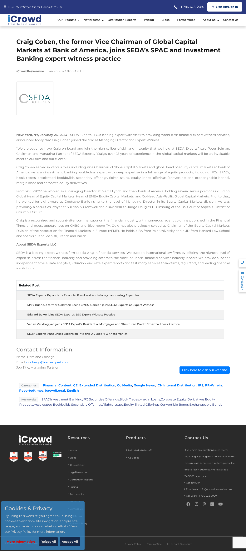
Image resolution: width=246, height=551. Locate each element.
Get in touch (193, 482)
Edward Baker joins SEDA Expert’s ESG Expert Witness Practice (71, 314)
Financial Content (57, 385)
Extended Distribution (97, 385)
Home (73, 450)
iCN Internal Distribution (176, 385)
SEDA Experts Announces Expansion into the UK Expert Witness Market (77, 333)
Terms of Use (154, 544)
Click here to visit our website (204, 370)
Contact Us (230, 20)
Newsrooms (92, 20)
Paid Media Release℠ (140, 450)
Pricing (149, 20)
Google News (144, 385)
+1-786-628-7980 (191, 7)
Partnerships (186, 20)
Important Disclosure (179, 544)
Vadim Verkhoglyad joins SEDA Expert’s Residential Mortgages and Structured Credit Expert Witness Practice (103, 324)
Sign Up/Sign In (226, 6)
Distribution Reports (122, 20)
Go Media (124, 385)
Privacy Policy (133, 544)
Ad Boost (133, 457)
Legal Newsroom (80, 472)
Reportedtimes (31, 390)
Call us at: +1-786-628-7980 (201, 495)
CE (75, 385)
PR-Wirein (213, 385)
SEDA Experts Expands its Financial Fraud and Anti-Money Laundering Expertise (83, 295)
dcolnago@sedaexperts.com (48, 362)
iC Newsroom (78, 465)
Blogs (166, 20)
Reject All (48, 542)
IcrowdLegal (55, 390)
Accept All (70, 542)
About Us (209, 20)
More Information (21, 542)
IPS (200, 385)
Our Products (66, 20)
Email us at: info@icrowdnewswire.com (209, 489)
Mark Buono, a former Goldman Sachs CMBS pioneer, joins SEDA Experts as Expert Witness (90, 305)
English (73, 390)
